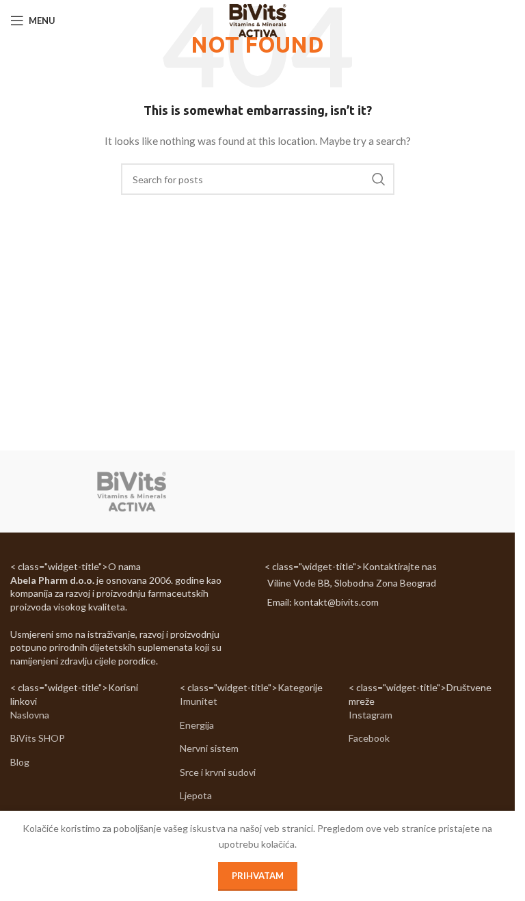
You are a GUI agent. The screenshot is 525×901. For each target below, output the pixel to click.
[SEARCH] (378, 179)
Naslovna (29, 715)
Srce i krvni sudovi (218, 772)
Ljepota (196, 795)
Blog (19, 762)
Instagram (370, 715)
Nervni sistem (209, 748)
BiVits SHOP (37, 738)
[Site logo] (257, 19)
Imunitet (198, 701)
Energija (197, 725)
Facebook (369, 738)
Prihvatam (258, 875)
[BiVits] (131, 491)
